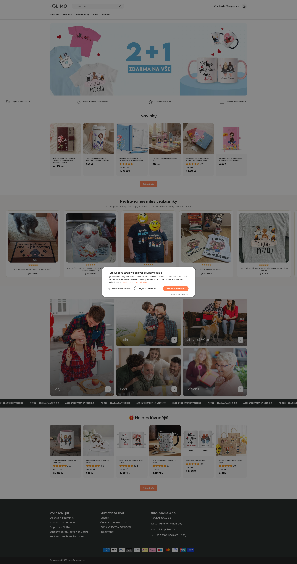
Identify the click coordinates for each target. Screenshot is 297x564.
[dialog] (148, 282)
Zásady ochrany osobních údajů (134, 282)
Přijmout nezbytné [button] (148, 288)
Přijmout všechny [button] (175, 288)
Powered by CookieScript (179, 294)
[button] (120, 288)
